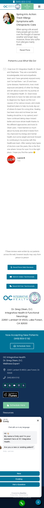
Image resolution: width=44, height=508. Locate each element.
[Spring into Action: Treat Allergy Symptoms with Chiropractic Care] (8, 18)
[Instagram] (19, 385)
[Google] (10, 385)
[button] (39, 6)
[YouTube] (14, 385)
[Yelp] (23, 385)
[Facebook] (5, 385)
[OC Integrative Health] (12, 6)
